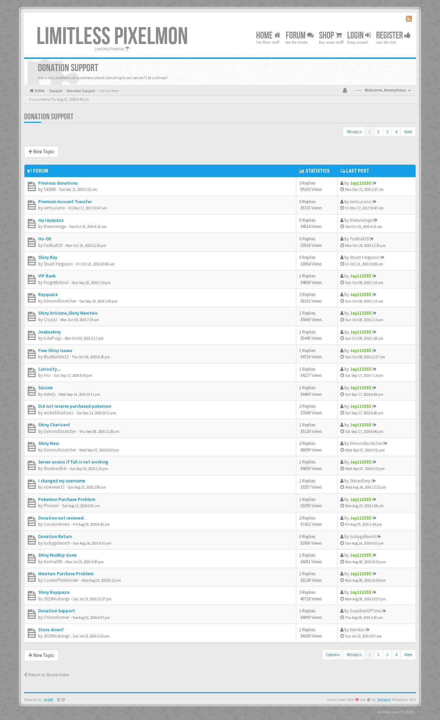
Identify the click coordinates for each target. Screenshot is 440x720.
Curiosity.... (49, 369)
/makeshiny (49, 332)
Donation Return (55, 536)
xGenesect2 (54, 487)
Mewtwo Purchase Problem (66, 574)
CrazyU (50, 320)
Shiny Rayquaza (53, 592)
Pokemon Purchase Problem (66, 499)
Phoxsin (51, 506)
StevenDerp (360, 481)
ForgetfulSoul (56, 282)
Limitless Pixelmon (112, 36)
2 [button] (378, 131)
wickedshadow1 (58, 413)
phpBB (48, 700)
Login (356, 35)
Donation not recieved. (61, 518)
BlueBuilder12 (56, 357)
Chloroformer (56, 617)
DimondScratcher (60, 301)
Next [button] (408, 131)
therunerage (55, 226)
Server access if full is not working (73, 462)
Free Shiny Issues (55, 350)
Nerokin (357, 630)
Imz (47, 375)
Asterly (50, 394)
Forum (296, 35)
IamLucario (54, 208)
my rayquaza (51, 220)
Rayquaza (48, 294)
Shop (327, 35)
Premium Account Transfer (65, 202)
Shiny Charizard (54, 425)
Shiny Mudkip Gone (57, 555)
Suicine (45, 388)
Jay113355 (360, 183)
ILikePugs (52, 338)
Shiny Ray (47, 257)
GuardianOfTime (365, 611)
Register (390, 35)
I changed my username (61, 481)
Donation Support (49, 117)
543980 (50, 189)
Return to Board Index (48, 675)
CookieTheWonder (61, 580)
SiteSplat (383, 700)
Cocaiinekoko (57, 524)
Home (265, 35)
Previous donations (58, 183)
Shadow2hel (55, 468)
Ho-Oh (44, 239)
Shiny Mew (48, 443)
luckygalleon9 (56, 543)
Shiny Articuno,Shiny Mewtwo (68, 313)
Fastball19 (53, 245)
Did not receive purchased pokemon (74, 406)
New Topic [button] (43, 151)
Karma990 (53, 562)
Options (333, 654)
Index (39, 91)
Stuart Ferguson (58, 264)
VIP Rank (47, 276)
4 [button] (396, 131)
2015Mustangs (56, 599)
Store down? (51, 630)
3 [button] (387, 131)
